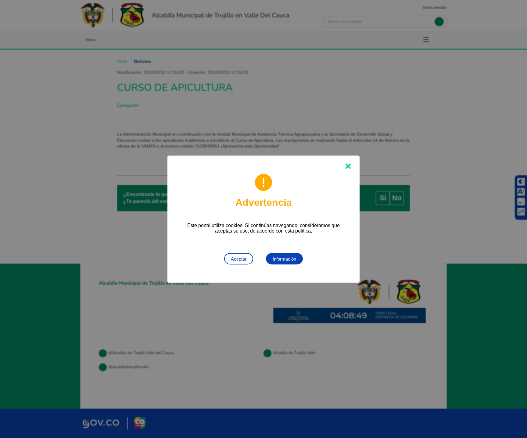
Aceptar (238, 258)
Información (284, 258)
